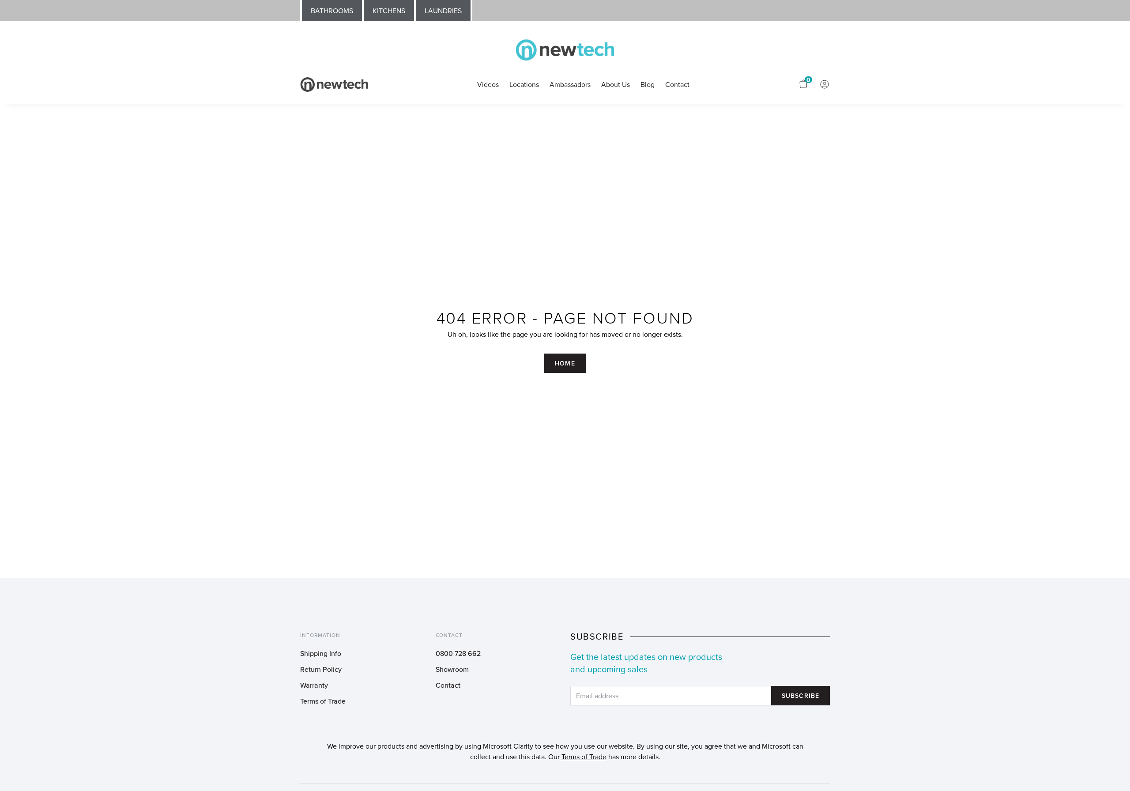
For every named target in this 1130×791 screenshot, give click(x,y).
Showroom (452, 669)
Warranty (314, 685)
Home (565, 363)
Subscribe (800, 695)
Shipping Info (320, 653)
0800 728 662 (458, 653)
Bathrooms (332, 10)
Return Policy (321, 669)
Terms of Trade (323, 701)
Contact (448, 685)
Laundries (443, 10)
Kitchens (389, 10)
